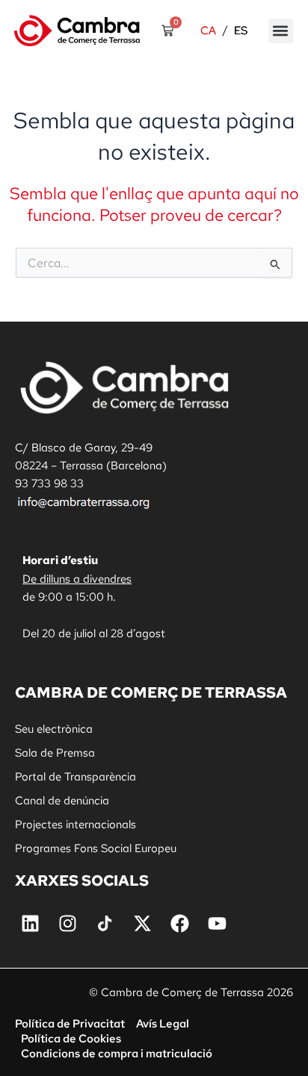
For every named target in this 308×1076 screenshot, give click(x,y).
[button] (280, 31)
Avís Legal (162, 1023)
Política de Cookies (71, 1038)
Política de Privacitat (70, 1023)
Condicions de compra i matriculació (116, 1053)
